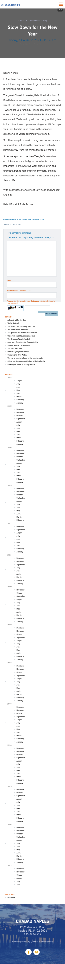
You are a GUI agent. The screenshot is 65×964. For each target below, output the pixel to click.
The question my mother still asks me (22, 333)
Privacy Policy (47, 941)
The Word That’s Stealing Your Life (21, 326)
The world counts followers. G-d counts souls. (25, 358)
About (21, 20)
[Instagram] (36, 952)
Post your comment (19, 232)
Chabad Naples (10, 5)
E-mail (19, 290)
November (20, 412)
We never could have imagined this (21, 336)
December (20, 409)
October (19, 415)
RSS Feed (11, 897)
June (18, 387)
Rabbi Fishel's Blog (38, 20)
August (19, 381)
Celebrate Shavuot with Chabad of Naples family (26, 361)
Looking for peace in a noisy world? (21, 364)
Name (9, 280)
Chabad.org (26, 941)
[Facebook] (28, 952)
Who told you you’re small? (18, 352)
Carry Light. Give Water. (17, 355)
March (19, 396)
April (18, 393)
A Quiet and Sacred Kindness (19, 345)
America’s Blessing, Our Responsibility (23, 342)
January (19, 403)
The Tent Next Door (15, 348)
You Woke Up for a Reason (18, 329)
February (20, 400)
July (18, 384)
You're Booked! (13, 323)
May (18, 390)
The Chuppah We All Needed (19, 339)
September (20, 419)
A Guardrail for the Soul (17, 320)
